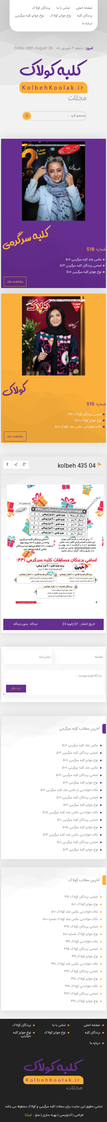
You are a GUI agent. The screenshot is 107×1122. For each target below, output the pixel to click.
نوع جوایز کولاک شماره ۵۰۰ (80, 934)
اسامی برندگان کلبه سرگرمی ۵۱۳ (77, 775)
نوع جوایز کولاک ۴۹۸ (84, 979)
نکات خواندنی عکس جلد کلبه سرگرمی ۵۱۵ (70, 812)
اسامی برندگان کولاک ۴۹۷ (81, 927)
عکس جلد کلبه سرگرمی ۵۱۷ (80, 768)
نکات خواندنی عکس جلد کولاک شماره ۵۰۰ (70, 919)
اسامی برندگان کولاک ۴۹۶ (85, 414)
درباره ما (87, 23)
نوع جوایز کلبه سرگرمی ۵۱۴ (80, 850)
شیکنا (28, 1115)
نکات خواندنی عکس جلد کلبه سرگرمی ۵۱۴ (70, 835)
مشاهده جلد (15, 281)
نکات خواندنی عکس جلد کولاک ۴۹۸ (74, 964)
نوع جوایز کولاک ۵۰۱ (88, 420)
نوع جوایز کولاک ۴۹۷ (84, 1001)
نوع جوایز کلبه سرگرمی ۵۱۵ (80, 827)
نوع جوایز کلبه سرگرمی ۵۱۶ (80, 805)
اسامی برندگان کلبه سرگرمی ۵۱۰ (77, 842)
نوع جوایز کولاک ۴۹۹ (85, 956)
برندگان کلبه (84, 15)
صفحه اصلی (84, 8)
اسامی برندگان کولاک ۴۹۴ (81, 971)
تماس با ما (63, 8)
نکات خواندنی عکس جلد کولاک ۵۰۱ (78, 427)
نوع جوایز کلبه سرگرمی (29, 15)
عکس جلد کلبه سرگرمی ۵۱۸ (84, 259)
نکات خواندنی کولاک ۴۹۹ (82, 942)
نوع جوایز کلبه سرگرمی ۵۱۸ (84, 272)
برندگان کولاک (41, 8)
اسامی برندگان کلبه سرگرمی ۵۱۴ (81, 265)
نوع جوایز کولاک (60, 15)
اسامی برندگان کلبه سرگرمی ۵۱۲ (77, 797)
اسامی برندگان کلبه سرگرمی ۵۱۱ (77, 820)
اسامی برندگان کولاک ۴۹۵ (81, 949)
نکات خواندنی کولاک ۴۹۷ (81, 986)
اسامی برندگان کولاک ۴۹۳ (81, 994)
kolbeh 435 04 (76, 466)
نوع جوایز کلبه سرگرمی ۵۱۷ (80, 783)
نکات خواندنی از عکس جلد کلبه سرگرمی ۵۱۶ (69, 790)
